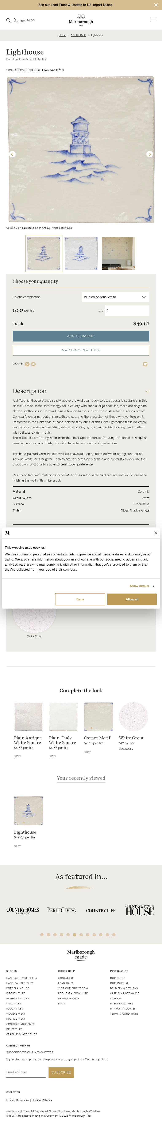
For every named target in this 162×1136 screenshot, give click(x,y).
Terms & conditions (124, 1013)
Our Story (117, 978)
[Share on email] (33, 364)
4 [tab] (106, 728)
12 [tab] (114, 934)
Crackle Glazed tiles (21, 1034)
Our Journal (119, 983)
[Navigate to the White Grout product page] (133, 716)
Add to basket (81, 336)
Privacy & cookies (123, 1008)
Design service (68, 998)
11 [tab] (107, 934)
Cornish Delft (78, 35)
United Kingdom (17, 1100)
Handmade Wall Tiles (21, 978)
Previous (12, 154)
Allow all (132, 599)
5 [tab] (68, 934)
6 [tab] (74, 934)
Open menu (153, 20)
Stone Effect (15, 1018)
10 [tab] (101, 934)
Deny (80, 599)
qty (101, 311)
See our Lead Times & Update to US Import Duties (75, 5)
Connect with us (18, 1045)
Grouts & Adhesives (20, 1024)
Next (149, 154)
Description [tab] (30, 391)
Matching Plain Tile (81, 350)
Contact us (66, 978)
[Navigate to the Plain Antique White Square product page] (28, 716)
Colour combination (26, 297)
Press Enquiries (121, 1003)
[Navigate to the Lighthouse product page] (28, 811)
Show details (139, 586)
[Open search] (8, 20)
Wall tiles (13, 1003)
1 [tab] (91, 728)
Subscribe (61, 1072)
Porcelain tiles (17, 988)
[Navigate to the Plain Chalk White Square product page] (63, 716)
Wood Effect (15, 1013)
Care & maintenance (124, 993)
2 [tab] (96, 728)
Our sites (13, 1092)
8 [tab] (87, 934)
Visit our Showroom (73, 988)
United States (42, 1100)
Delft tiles (14, 1029)
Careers (116, 998)
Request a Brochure (73, 993)
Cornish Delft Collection (32, 59)
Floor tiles (14, 1008)
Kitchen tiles (15, 993)
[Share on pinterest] (27, 364)
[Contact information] (16, 20)
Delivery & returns (124, 988)
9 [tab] (94, 934)
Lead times (66, 983)
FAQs (61, 1003)
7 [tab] (81, 934)
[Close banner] (155, 532)
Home (62, 35)
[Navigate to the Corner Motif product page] (98, 716)
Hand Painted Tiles (20, 983)
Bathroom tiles (17, 998)
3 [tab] (101, 728)
